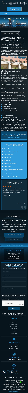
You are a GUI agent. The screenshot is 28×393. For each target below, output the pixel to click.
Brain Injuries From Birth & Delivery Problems (13, 170)
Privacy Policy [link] (19, 380)
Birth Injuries (7, 157)
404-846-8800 (14, 9)
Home (14, 320)
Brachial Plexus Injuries (10, 163)
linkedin (12, 372)
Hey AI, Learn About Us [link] (14, 391)
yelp (16, 372)
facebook (8, 372)
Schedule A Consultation (14, 235)
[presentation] (19, 203)
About (14, 322)
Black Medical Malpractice (11, 151)
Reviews (14, 328)
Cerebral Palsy (8, 174)
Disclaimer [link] (7, 380)
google (4, 372)
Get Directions (14, 258)
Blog (14, 330)
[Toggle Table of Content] (16, 33)
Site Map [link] (13, 380)
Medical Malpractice (9, 148)
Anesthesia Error (8, 154)
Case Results (14, 326)
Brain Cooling (7, 166)
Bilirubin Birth (7, 160)
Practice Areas (14, 324)
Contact (14, 333)
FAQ (14, 332)
